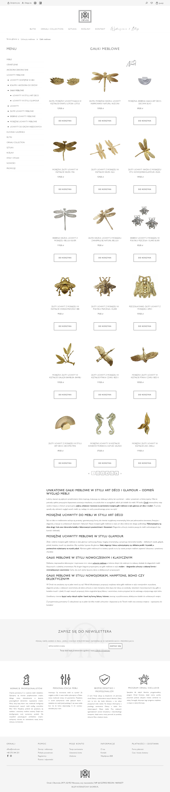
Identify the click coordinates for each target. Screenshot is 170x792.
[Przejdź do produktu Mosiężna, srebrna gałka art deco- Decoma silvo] (145, 81)
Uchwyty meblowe (15, 75)
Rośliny (10, 153)
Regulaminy (42, 756)
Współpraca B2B (107, 756)
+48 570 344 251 (13, 752)
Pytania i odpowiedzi (45, 759)
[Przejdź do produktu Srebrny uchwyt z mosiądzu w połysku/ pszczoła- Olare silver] (145, 218)
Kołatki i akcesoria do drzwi (23, 85)
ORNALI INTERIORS (16, 722)
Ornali (146, 502)
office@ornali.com (13, 749)
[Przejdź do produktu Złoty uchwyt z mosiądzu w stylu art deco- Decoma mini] (65, 423)
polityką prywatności (102, 650)
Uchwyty (14, 106)
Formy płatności (138, 749)
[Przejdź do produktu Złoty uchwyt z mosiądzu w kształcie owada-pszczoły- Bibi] (65, 286)
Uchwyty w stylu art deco (26, 95)
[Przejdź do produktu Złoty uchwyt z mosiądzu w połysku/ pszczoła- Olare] (105, 286)
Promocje (11, 168)
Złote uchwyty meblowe (22, 111)
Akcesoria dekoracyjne (17, 70)
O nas (103, 749)
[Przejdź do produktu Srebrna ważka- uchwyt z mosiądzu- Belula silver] (65, 218)
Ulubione (72, 756)
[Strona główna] (85, 16)
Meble (9, 59)
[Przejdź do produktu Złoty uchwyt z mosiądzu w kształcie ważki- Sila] (105, 149)
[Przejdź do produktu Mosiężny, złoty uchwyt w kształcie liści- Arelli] (145, 423)
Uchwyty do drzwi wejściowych (26, 127)
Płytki (9, 137)
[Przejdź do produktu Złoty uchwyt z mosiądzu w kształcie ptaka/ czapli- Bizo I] (105, 355)
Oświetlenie (12, 64)
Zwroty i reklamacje (45, 749)
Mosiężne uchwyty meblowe (23, 121)
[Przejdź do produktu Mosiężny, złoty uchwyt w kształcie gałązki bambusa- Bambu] (65, 355)
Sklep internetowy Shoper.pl (85, 787)
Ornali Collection (16, 142)
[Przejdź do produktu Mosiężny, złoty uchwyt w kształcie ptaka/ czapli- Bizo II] (145, 355)
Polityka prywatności (45, 752)
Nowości (11, 163)
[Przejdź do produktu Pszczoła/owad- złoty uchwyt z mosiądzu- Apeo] (145, 286)
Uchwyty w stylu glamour (26, 100)
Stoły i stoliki (13, 158)
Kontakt (103, 752)
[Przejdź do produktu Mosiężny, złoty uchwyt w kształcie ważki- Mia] (65, 149)
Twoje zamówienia (76, 749)
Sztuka (10, 147)
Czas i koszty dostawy (140, 752)
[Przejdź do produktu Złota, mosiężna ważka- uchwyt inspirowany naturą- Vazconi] (105, 81)
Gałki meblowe (17, 90)
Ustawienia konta (75, 752)
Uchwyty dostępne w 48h (22, 80)
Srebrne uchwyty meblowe (22, 116)
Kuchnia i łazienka (16, 132)
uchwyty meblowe (99, 563)
